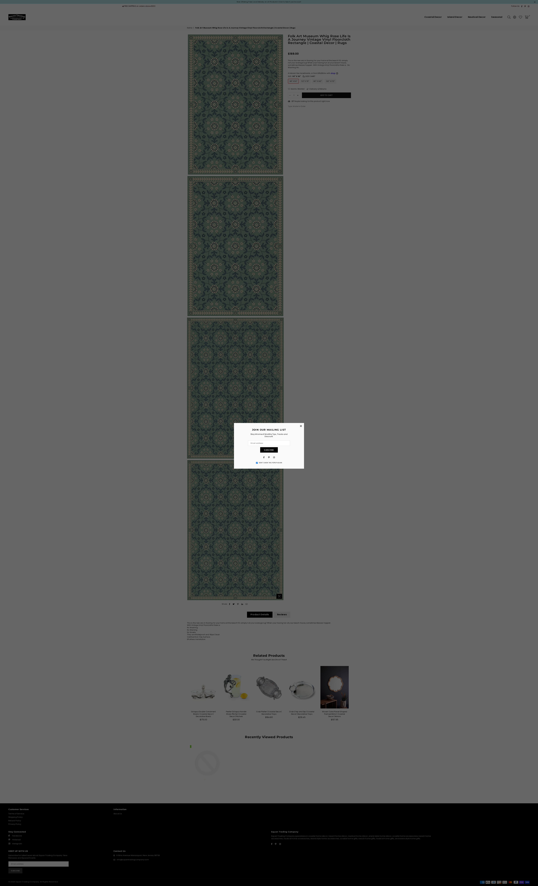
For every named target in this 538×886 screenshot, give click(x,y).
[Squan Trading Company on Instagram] (274, 457)
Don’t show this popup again (270, 463)
